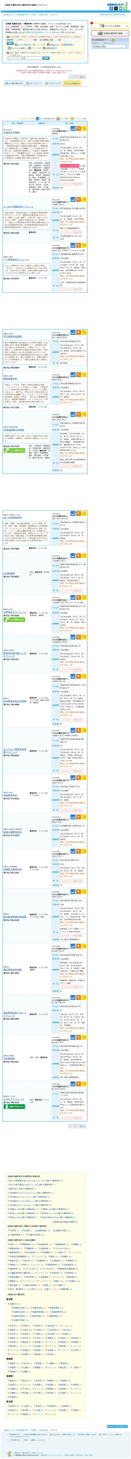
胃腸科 (77, 1244)
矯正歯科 (15, 1285)
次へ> (82, 77)
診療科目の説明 (54, 83)
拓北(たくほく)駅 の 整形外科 (24, 1217)
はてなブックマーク (121, 8)
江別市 (27, 1330)
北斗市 (27, 1363)
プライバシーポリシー (55, 1455)
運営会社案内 (69, 1455)
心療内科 (57, 1260)
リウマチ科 (48, 1269)
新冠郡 (39, 1350)
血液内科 (46, 1248)
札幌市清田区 (20, 1316)
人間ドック (36, 1289)
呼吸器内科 (28, 1244)
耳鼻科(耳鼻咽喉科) (20, 1256)
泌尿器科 (46, 1277)
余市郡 (51, 1354)
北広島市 (54, 1330)
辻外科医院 (9, 573)
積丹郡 (64, 1346)
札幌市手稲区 (36, 1235)
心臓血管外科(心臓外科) (21, 1273)
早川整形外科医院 (12, 336)
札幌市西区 (17, 1235)
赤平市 (14, 1326)
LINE (125, 8)
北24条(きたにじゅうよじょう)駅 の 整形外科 (30, 1205)
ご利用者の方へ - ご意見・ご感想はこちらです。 (28, 1440)
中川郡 (39, 1393)
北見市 (40, 1381)
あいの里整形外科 (12, 517)
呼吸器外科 (53, 1265)
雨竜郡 (77, 1342)
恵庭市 (14, 1330)
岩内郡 (39, 1342)
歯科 (59, 1281)
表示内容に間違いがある (87, 1434)
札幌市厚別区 (40, 1312)
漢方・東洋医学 (18, 1289)
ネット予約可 (23, 45)
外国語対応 (50, 48)
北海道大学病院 (11, 132)
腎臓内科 (31, 1248)
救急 (47, 1285)
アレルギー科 (62, 1248)
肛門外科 (31, 1277)
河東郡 (14, 1389)
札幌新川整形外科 (12, 869)
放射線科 (73, 1277)
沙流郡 (39, 1346)
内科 (13, 1244)
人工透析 (60, 1285)
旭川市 (14, 1406)
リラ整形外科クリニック (16, 259)
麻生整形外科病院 (12, 969)
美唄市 (14, 1338)
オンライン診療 (17, 48)
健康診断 (66, 1289)
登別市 (67, 1334)
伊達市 (26, 1334)
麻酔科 (14, 1281)
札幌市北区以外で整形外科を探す (113, 14)
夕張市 (64, 1338)
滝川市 (14, 1334)
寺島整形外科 (10, 795)
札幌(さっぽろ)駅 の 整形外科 (24, 1209)
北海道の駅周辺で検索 (113, 33)
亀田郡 (65, 1363)
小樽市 (40, 1330)
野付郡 (51, 1393)
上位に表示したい (104, 1434)
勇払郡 (39, 1354)
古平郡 (77, 1350)
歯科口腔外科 (32, 1285)
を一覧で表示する (15, 83)
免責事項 (43, 1455)
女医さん (53, 45)
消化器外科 (70, 1265)
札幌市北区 (39, 1308)
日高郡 (51, 1350)
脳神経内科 (16, 1248)
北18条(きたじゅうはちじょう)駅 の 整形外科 (30, 1201)
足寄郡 (39, 1385)
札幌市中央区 (62, 1230)
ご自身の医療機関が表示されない (35, 1434)
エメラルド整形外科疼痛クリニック (14, 750)
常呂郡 (26, 1393)
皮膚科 (66, 1256)
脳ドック (51, 1289)
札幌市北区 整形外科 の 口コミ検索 (40, 32)
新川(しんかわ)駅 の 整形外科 (24, 1213)
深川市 (26, 1338)
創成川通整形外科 (12, 832)
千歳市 (39, 1334)
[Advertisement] (45, 311)
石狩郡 (28, 1230)
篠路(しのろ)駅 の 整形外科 (56, 1209)
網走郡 (64, 1385)
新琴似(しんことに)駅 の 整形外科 (58, 1213)
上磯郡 (52, 1363)
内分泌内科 (32, 1252)
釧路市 (53, 1381)
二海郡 (77, 1367)
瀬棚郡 (39, 1367)
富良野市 (53, 1406)
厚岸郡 (51, 1385)
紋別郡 (14, 1397)
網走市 (14, 1381)
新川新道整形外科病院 (14, 917)
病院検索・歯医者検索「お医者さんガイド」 (29, 1453)
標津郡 (51, 1389)
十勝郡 (14, 1393)
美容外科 (71, 1273)
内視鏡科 (48, 1252)
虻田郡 (77, 1338)
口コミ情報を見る (16, 450)
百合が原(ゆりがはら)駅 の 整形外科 (59, 1217)
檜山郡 (64, 1367)
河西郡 (77, 1385)
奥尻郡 (40, 1363)
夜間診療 (68, 45)
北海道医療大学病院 (13, 430)
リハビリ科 (31, 1269)
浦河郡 (64, 1342)
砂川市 (68, 1330)
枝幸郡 (26, 1410)
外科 (25, 1265)
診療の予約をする (16, 1107)
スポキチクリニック (13, 1099)
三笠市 (39, 1338)
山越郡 (26, 1371)
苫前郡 (77, 1410)
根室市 (66, 1381)
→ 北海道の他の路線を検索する (64, 1222)
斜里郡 (64, 1389)
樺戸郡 (14, 1346)
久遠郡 (26, 1367)
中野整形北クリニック (14, 612)
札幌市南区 (38, 1316)
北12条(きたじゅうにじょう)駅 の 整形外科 (30, 1197)
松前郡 (14, 1371)
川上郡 (26, 1389)
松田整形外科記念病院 (14, 701)
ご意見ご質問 (88, 1455)
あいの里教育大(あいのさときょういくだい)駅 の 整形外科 (36, 1181)
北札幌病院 (9, 1058)
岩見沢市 (52, 1326)
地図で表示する (35, 83)
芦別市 (26, 1326)
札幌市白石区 (21, 1312)
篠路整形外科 (10, 378)
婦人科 (29, 1260)
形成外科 (57, 1273)
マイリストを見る (113, 26)
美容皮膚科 (16, 1277)
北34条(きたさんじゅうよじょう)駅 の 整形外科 (31, 1193)
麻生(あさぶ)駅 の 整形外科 (23, 1189)
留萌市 (67, 1406)
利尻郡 (26, 1414)
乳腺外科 (43, 1260)
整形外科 (15, 1269)
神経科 (14, 1265)
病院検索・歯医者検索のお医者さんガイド (118, 3)
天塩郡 (64, 1410)
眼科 (54, 1256)
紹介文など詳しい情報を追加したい (63, 1434)
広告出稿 (79, 1455)
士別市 (27, 1406)
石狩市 (15, 1230)
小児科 (61, 1252)
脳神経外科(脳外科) (68, 1269)
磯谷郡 (26, 1342)
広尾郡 (64, 1393)
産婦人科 (15, 1260)
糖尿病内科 (16, 1252)
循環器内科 (62, 1244)
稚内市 (14, 1410)
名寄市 (40, 1406)
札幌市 (15, 1304)
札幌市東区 (43, 1230)
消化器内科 (45, 1244)
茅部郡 (14, 1367)
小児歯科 (74, 1281)
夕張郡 (26, 1354)
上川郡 (39, 1410)
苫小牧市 (53, 1334)
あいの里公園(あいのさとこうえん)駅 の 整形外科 (32, 1184)
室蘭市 (51, 1338)
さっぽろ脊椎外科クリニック (18, 206)
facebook (111, 8)
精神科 (72, 1260)
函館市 (14, 1363)
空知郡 (26, 1350)
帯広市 (27, 1381)
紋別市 (14, 1385)
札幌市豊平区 (59, 1312)
